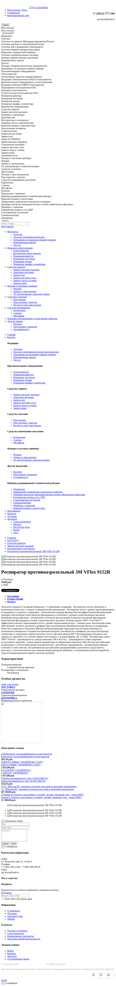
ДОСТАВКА (8, 687)
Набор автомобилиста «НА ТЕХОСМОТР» (23, 781)
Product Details (15, 599)
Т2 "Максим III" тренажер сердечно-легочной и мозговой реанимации (37, 789)
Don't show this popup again (18, 899)
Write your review (9, 684)
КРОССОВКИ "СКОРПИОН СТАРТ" (21, 764)
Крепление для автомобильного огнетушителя (25, 756)
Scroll (4, 980)
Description (13, 596)
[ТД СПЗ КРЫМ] (38, 7)
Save (13, 843)
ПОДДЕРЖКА (9, 698)
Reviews (11, 601)
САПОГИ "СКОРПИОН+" (15, 773)
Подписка (6, 892)
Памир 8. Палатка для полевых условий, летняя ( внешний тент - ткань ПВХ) (41, 797)
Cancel (5, 843)
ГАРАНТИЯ (7, 692)
